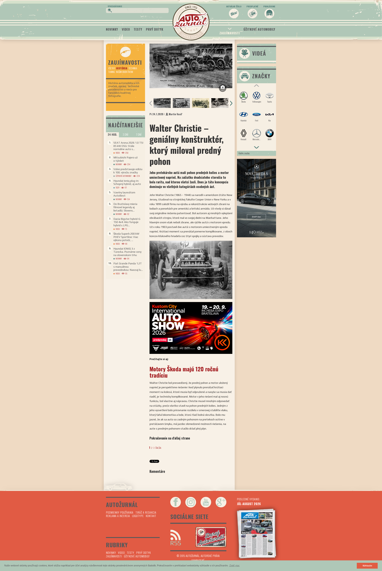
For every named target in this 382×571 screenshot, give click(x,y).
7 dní (138, 134)
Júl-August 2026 (249, 504)
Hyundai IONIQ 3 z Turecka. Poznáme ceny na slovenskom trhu (127, 252)
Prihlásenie (269, 6)
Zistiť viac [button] (234, 565)
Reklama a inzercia (118, 516)
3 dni (125, 134)
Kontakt (151, 516)
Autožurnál (191, 21)
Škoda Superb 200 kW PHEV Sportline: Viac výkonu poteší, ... (126, 237)
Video (126, 29)
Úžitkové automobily (259, 29)
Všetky (111, 68)
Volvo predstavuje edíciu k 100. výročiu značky (127, 171)
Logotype (138, 516)
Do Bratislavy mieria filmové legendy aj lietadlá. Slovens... (125, 207)
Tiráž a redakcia (145, 512)
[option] (191, 66)
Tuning (111, 72)
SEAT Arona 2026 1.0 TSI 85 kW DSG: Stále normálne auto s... (128, 146)
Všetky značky (244, 153)
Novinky (112, 29)
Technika (132, 68)
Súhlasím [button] (367, 565)
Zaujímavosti (230, 33)
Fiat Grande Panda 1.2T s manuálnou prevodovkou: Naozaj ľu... (128, 266)
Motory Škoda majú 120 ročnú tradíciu (184, 372)
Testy (138, 29)
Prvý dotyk (154, 29)
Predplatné (252, 6)
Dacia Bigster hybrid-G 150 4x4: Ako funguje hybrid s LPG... (126, 222)
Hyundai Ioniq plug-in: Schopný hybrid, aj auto (127, 182)
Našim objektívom (124, 72)
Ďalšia (158, 447)
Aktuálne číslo (233, 6)
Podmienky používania (119, 512)
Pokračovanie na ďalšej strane (170, 438)
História (121, 68)
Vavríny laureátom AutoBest (124, 194)
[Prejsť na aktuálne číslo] (256, 533)
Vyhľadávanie (115, 6)
